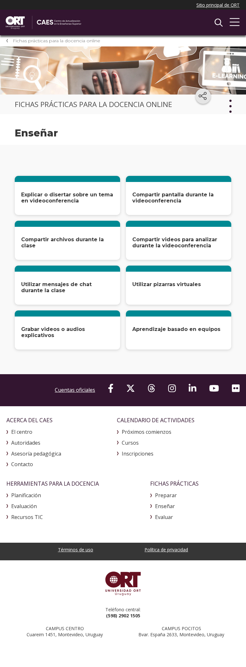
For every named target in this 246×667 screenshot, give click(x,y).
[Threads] (151, 388)
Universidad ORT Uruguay (123, 583)
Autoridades (25, 442)
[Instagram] (172, 388)
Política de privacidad (166, 550)
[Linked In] (192, 388)
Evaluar (164, 517)
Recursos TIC (27, 517)
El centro (21, 431)
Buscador (218, 22)
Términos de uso (75, 550)
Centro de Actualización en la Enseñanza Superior (72, 22)
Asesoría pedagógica (36, 453)
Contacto (22, 464)
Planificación (26, 495)
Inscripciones (137, 453)
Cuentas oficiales (75, 389)
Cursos (130, 442)
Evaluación (24, 506)
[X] (130, 388)
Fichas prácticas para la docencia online (56, 40)
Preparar (166, 495)
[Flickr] (236, 388)
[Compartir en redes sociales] (203, 96)
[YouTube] (214, 388)
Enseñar (165, 506)
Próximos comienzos (146, 431)
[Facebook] (110, 388)
